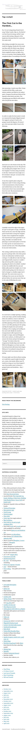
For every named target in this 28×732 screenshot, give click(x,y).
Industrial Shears (14, 653)
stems (7, 392)
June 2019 (6, 719)
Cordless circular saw (9, 605)
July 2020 (6, 707)
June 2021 (6, 697)
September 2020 (8, 703)
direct (21, 643)
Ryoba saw (7, 588)
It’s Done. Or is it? (9, 671)
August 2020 (7, 705)
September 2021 (8, 691)
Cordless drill (7, 596)
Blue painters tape (9, 510)
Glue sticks (7, 516)
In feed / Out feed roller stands (12, 625)
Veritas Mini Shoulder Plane (11, 631)
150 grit (18, 526)
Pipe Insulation (8, 520)
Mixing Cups (7, 649)
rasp (21, 391)
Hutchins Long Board (10, 643)
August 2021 (7, 693)
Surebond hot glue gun (10, 627)
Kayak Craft (7, 502)
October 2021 (7, 689)
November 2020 (8, 699)
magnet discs (14, 554)
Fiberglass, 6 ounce (18, 540)
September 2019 (8, 713)
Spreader (6, 651)
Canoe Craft (18, 500)
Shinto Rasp (7, 641)
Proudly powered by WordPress (18, 729)
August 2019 (7, 715)
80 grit (11, 526)
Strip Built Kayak (6, 729)
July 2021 (6, 695)
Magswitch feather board (11, 623)
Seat (5, 566)
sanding (4, 392)
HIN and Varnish (8, 677)
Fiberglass (12, 542)
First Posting (5, 404)
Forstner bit (7, 621)
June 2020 (6, 709)
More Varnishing (8, 675)
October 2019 (7, 711)
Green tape (7, 518)
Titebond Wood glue (9, 508)
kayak (17, 391)
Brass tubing (7, 568)
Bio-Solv (6, 560)
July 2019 (6, 717)
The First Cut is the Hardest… (12, 24)
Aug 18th (8, 603)
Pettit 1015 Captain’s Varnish (12, 564)
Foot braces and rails (9, 556)
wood (11, 392)
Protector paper (8, 514)
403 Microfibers (15, 534)
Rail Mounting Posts (9, 558)
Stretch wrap (7, 512)
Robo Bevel (7, 629)
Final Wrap (7, 669)
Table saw (6, 617)
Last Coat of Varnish (9, 673)
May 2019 (6, 721)
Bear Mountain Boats (13, 494)
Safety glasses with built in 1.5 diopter (14, 609)
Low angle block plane (10, 584)
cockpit (14, 391)
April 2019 (6, 723)
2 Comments (17, 392)
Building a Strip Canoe (14, 498)
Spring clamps (8, 598)
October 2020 (7, 701)
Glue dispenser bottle (10, 607)
